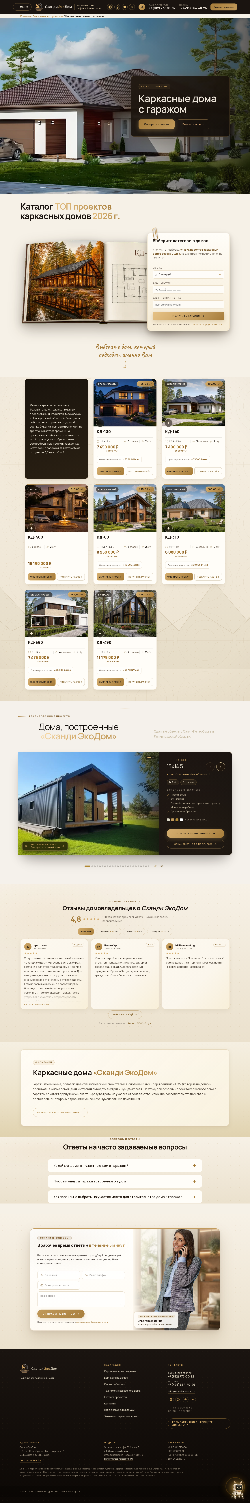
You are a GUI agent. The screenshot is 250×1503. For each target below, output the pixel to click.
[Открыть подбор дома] (237, 1489)
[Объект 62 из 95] (128, 866)
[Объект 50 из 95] (120, 866)
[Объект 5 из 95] (92, 866)
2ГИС (140, 1023)
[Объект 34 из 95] (110, 866)
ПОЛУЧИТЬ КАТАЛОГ (186, 315)
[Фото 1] (149, 757)
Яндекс (131, 1023)
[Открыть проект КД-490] (125, 639)
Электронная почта (167, 297)
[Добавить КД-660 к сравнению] (31, 633)
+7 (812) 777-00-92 (162, 8)
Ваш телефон (162, 282)
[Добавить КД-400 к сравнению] (31, 528)
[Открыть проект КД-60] (125, 534)
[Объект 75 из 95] (136, 866)
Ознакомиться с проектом (193, 844)
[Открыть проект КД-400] (56, 534)
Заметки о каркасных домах (121, 1416)
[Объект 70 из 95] (133, 866)
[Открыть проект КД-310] (193, 534)
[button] (223, 6)
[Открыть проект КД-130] (125, 429)
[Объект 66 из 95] (130, 866)
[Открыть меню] (22, 7)
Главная (25, 16)
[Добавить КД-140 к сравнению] (169, 423)
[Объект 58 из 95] (125, 866)
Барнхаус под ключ (116, 1377)
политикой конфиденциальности (207, 324)
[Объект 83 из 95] (141, 866)
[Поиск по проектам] (142, 7)
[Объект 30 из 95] (107, 866)
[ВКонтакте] (132, 7)
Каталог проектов (115, 1397)
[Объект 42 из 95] (115, 866)
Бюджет (158, 267)
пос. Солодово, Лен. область (188, 774)
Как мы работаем (114, 1384)
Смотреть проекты (156, 124)
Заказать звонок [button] (193, 124)
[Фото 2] (153, 757)
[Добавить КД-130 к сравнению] (100, 423)
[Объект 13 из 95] (97, 866)
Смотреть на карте (30, 1460)
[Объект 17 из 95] (100, 866)
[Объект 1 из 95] (87, 866)
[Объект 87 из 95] (143, 866)
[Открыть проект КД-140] (193, 429)
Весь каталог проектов (48, 16)
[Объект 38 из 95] (112, 866)
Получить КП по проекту (193, 833)
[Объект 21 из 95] (102, 866)
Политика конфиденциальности (37, 1378)
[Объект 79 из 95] (138, 866)
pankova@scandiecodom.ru (118, 1458)
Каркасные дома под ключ (120, 1371)
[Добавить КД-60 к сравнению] (100, 528)
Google (148, 1023)
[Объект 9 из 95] (95, 866)
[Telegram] (110, 7)
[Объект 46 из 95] (118, 866)
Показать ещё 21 (125, 1014)
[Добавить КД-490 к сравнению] (100, 633)
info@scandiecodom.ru (181, 1391)
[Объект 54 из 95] (123, 866)
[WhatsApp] (117, 7)
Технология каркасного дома (122, 1390)
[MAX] (125, 7)
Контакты (110, 1403)
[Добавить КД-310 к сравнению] (169, 528)
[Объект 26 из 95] (105, 866)
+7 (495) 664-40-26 (193, 8)
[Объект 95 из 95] (148, 866)
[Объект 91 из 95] (146, 866)
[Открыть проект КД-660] (56, 639)
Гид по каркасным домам (119, 1410)
